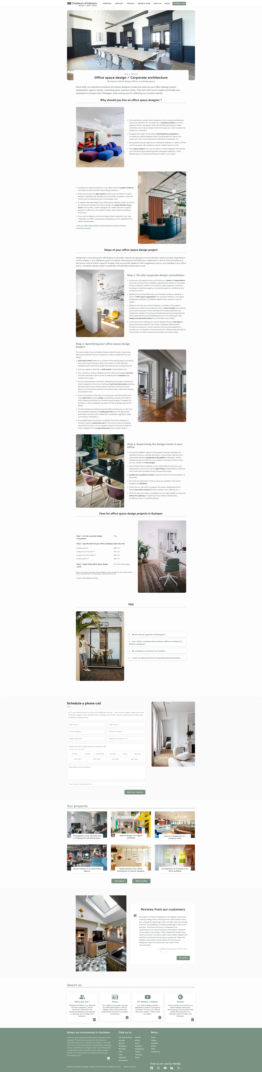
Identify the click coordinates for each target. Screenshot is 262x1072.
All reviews (183, 958)
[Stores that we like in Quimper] (88, 1058)
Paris (137, 1043)
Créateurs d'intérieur (84, 4)
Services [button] (118, 3)
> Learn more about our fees (87, 578)
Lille (120, 1052)
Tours (137, 1057)
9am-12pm (78, 759)
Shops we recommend (88, 1032)
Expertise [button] (107, 3)
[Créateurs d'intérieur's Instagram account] (158, 1068)
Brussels (122, 1049)
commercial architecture (105, 219)
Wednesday (100, 754)
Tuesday (87, 754)
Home (126, 74)
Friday (125, 754)
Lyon (121, 1055)
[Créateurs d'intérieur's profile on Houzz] (171, 1068)
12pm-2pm (97, 759)
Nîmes (137, 1040)
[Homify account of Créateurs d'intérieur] (178, 1068)
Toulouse (138, 1055)
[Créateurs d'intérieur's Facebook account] (151, 1068)
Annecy (122, 1040)
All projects (119, 881)
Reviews (154, 1043)
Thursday (112, 754)
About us (157, 3)
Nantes (138, 1037)
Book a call (180, 3)
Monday (75, 754)
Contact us (155, 1052)
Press (153, 1037)
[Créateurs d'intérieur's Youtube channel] (165, 1068)
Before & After (144, 3)
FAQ (152, 1049)
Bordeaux (122, 1046)
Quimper (138, 1046)
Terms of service (101, 1067)
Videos (153, 1040)
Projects (131, 3)
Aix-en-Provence (125, 1037)
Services (134, 74)
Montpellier (123, 1060)
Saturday (138, 754)
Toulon (137, 1052)
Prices (167, 3)
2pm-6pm (115, 759)
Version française (128, 1067)
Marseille (122, 1057)
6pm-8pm (134, 759)
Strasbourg (139, 1049)
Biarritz (122, 1043)
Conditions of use (114, 1067)
